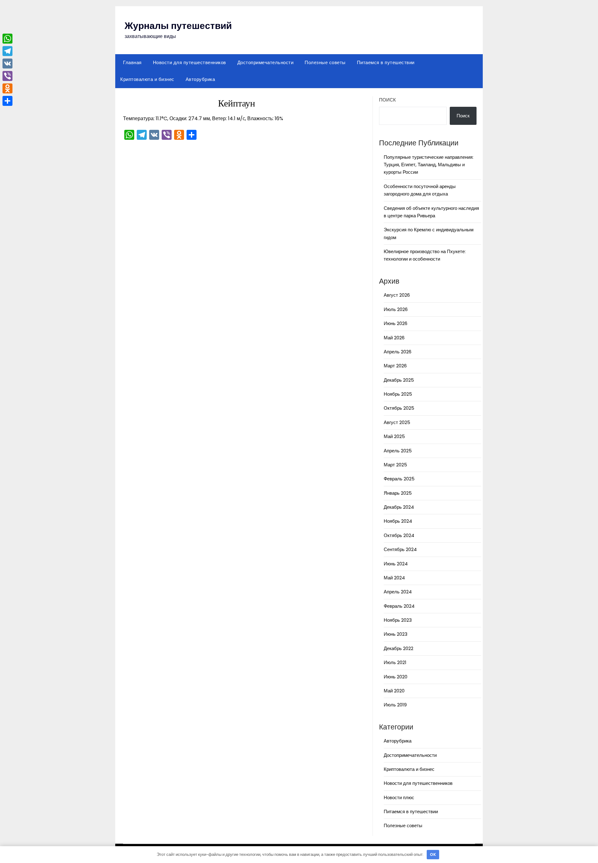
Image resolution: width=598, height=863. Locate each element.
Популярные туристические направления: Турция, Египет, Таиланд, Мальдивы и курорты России (428, 165)
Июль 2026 (396, 309)
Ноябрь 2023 (398, 620)
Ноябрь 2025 (398, 394)
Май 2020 (394, 690)
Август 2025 (397, 422)
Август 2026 (397, 295)
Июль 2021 (395, 662)
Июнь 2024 (396, 563)
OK (433, 854)
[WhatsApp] (7, 38)
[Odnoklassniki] (7, 88)
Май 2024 (394, 577)
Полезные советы (325, 62)
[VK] (7, 63)
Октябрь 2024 (399, 535)
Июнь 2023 (395, 634)
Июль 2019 (395, 704)
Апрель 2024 (398, 591)
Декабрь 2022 (398, 648)
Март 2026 (395, 365)
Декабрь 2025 (399, 380)
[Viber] (7, 76)
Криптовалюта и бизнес (147, 79)
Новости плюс (399, 797)
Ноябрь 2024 (398, 521)
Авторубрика (200, 79)
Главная (132, 62)
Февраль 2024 (399, 606)
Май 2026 (394, 337)
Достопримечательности (265, 62)
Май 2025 (394, 436)
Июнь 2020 (395, 676)
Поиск (387, 100)
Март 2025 (395, 464)
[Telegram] (7, 51)
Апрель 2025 (398, 450)
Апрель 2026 (397, 351)
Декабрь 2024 (399, 507)
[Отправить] (7, 101)
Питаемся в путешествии (386, 62)
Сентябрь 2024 (400, 549)
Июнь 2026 (395, 323)
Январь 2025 (398, 493)
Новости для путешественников (189, 62)
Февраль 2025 (399, 478)
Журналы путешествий (178, 25)
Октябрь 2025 (399, 408)
